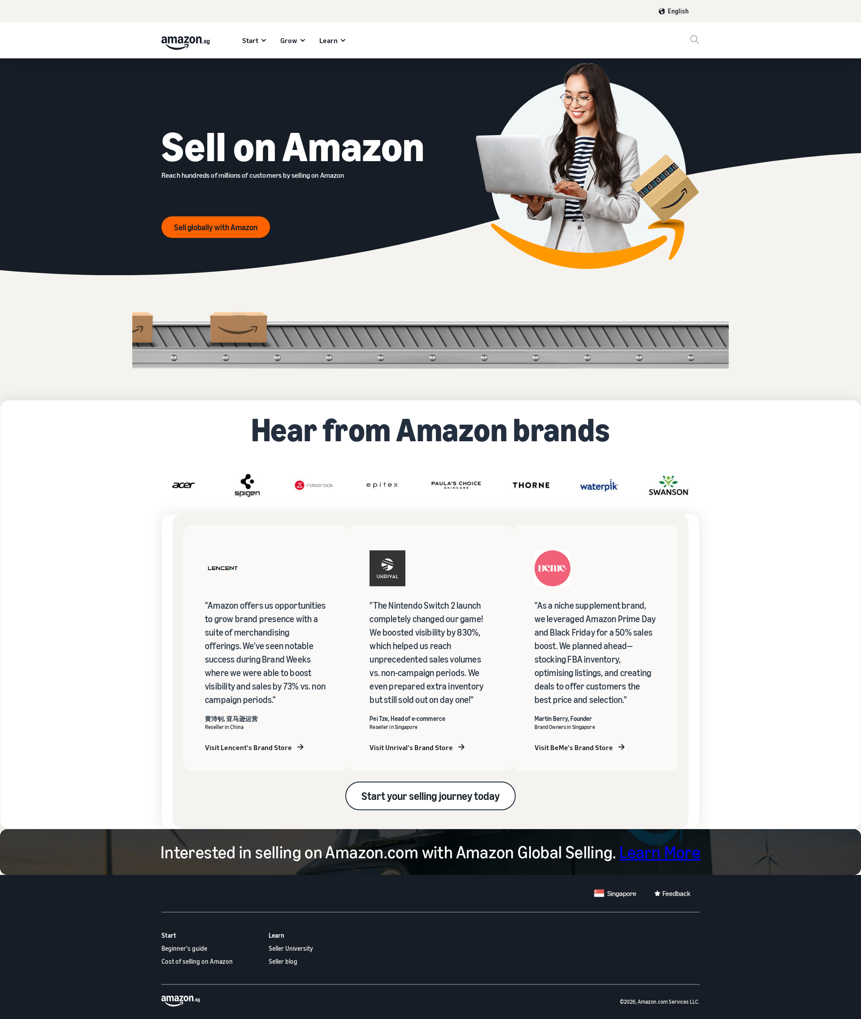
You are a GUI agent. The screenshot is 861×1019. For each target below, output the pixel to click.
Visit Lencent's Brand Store (248, 747)
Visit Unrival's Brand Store (411, 747)
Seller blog (283, 961)
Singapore (621, 893)
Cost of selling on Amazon (197, 961)
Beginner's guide (184, 948)
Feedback (676, 893)
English (678, 11)
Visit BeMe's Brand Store (574, 747)
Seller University (291, 948)
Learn (328, 40)
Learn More (659, 852)
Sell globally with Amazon (215, 227)
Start (250, 40)
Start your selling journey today (430, 796)
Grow (288, 40)
